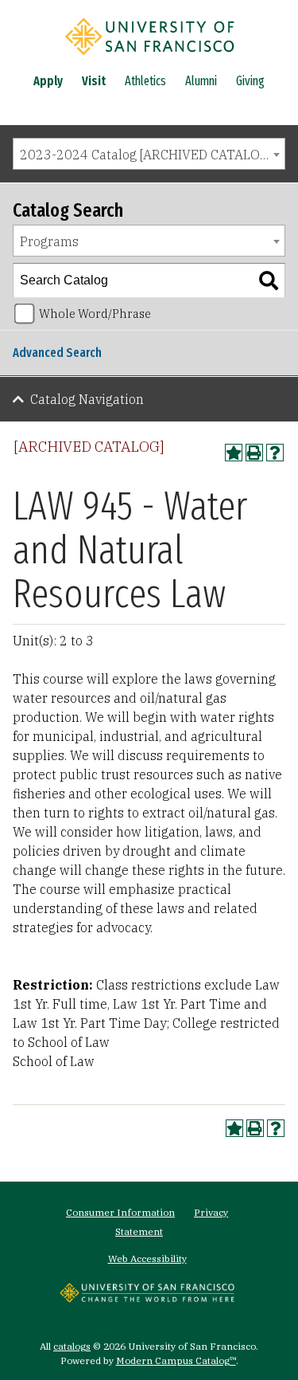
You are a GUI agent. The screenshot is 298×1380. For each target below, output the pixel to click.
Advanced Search (57, 352)
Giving (250, 80)
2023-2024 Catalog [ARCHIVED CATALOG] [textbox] (146, 155)
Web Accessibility (147, 1258)
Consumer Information (120, 1212)
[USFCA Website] (147, 1298)
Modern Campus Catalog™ (176, 1360)
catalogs (72, 1346)
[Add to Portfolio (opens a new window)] (233, 452)
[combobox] (149, 154)
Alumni (201, 80)
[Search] (268, 280)
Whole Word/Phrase (95, 313)
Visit (94, 80)
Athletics (145, 80)
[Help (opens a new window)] (275, 452)
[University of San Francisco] (149, 58)
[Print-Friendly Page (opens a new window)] (254, 452)
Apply (48, 80)
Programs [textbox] (49, 241)
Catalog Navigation (87, 399)
